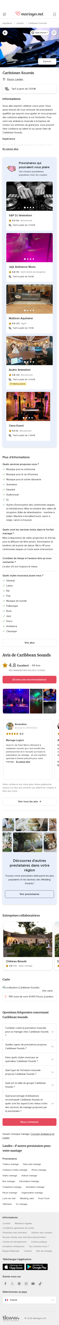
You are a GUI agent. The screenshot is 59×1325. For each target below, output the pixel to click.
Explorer (47, 61)
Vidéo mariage (10, 1175)
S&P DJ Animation (20, 215)
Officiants (7, 1204)
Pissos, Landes (15, 79)
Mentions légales (23, 1223)
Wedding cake (27, 1198)
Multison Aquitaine (21, 318)
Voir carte (47, 990)
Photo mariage (39, 1170)
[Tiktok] (40, 1284)
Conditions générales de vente (18, 1228)
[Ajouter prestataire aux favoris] (53, 32)
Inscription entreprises (14, 1246)
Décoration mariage (29, 1181)
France (13, 1300)
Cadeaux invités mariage (15, 1170)
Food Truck (43, 1198)
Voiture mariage (29, 1175)
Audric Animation (20, 369)
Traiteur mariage (11, 1164)
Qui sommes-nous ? (39, 1246)
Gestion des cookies (41, 1232)
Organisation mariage (32, 1192)
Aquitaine (8, 23)
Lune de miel (9, 1198)
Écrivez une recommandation (29, 679)
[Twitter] (12, 1284)
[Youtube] (33, 1284)
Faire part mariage (32, 1164)
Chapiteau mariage (12, 1187)
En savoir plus (10, 149)
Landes (20, 23)
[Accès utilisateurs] (54, 14)
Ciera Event (16, 425)
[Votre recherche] (5, 32)
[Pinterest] (19, 1284)
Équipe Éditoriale (11, 1251)
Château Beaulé (16, 961)
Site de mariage (44, 1251)
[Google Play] (37, 1269)
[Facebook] (5, 1284)
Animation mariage (35, 1187)
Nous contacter (29, 1122)
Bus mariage (9, 1181)
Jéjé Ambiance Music (22, 267)
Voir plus (30, 642)
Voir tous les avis (28, 801)
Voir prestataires (29, 894)
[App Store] (14, 1269)
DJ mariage (21, 1204)
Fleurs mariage (10, 1192)
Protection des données (15, 1232)
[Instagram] (26, 1284)
